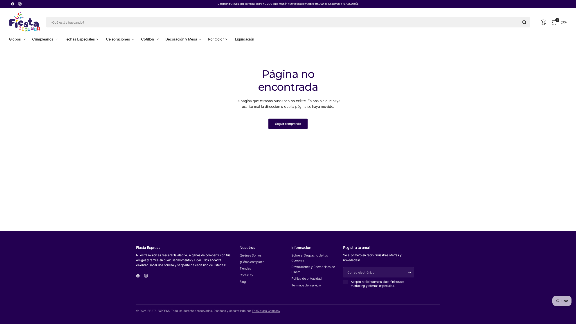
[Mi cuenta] (543, 22)
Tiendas (245, 268)
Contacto (246, 275)
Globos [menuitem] (15, 39)
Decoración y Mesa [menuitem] (181, 39)
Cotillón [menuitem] (147, 39)
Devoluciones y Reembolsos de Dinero (313, 269)
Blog (243, 282)
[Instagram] (19, 3)
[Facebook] (12, 3)
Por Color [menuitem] (216, 39)
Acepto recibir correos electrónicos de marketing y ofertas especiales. (377, 284)
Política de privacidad (306, 278)
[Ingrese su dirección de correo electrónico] (409, 272)
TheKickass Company (266, 311)
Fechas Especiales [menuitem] (80, 39)
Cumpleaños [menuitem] (42, 39)
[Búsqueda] (524, 22)
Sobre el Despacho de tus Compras (309, 257)
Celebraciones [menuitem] (118, 39)
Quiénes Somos (250, 255)
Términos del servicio (306, 285)
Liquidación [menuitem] (244, 39)
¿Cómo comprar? (252, 262)
